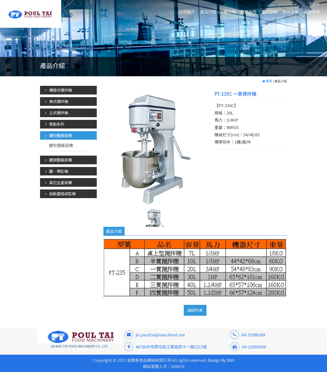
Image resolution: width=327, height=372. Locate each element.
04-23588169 (253, 335)
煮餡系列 (56, 124)
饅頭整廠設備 (60, 160)
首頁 (268, 81)
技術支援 (291, 11)
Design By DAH (221, 360)
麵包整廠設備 (60, 135)
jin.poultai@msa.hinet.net (160, 335)
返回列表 (195, 310)
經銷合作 (248, 11)
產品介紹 (208, 11)
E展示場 (228, 11)
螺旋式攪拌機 (60, 90)
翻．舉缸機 (58, 171)
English (314, 3)
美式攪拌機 (58, 101)
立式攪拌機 (58, 112)
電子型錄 (270, 11)
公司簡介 (187, 11)
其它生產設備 (60, 182)
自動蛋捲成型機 (62, 193)
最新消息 (312, 11)
